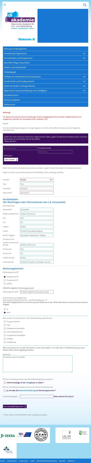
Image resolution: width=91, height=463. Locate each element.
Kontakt (62, 461)
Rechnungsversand (10, 292)
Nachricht (6, 354)
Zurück (5, 123)
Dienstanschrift (12, 277)
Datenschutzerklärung (27, 390)
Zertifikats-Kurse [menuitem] (11, 95)
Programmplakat (13, 321)
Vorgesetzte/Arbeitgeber (16, 335)
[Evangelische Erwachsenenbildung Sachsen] (8, 453)
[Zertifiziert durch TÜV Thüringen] (24, 436)
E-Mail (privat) (8, 262)
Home (2, 461)
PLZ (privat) (7, 249)
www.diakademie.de (14, 332)
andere (9, 283)
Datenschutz (12, 461)
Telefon (6, 227)
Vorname (7, 188)
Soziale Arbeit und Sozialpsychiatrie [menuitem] (19, 81)
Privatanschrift (12, 280)
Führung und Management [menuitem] (15, 48)
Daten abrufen (10, 159)
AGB (27, 382)
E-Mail (5, 231)
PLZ (4, 218)
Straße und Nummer (11, 214)
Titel (4, 184)
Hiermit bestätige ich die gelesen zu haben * (25, 382)
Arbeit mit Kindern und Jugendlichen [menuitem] (19, 86)
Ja (7, 309)
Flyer (9, 325)
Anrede (6, 180)
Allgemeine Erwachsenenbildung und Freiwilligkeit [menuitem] (25, 90)
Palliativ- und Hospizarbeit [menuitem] (15, 67)
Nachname (8, 155)
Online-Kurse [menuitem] (9, 104)
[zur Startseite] (20, 42)
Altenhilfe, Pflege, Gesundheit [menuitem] (16, 62)
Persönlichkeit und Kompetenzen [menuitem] (18, 58)
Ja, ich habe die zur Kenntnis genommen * (31, 390)
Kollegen (10, 339)
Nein (8, 312)
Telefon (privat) (8, 258)
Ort (4, 222)
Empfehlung (11, 342)
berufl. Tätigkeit (9, 235)
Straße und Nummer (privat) (11, 243)
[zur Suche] (85, 6)
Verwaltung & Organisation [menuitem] (15, 53)
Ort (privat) (7, 253)
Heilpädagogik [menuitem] (10, 72)
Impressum (23, 461)
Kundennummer (45, 148)
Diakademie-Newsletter (16, 328)
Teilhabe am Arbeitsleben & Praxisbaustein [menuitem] (22, 76)
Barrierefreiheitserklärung (47, 461)
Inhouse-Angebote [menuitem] (12, 100)
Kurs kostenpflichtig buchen (13, 406)
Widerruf (71, 461)
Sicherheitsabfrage (10, 396)
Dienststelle (7, 209)
